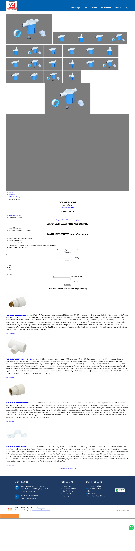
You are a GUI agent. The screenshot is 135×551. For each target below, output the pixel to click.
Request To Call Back (63, 220)
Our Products (106, 8)
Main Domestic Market (16, 247)
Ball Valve (91, 494)
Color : (121, 315)
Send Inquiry (75, 220)
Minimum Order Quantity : (56, 315)
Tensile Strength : (64, 369)
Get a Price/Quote (67, 207)
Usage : (100, 317)
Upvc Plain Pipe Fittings (96, 496)
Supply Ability (13, 238)
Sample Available (14, 243)
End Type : (72, 320)
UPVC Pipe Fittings (94, 489)
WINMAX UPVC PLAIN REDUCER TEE (18, 359)
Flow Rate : (29, 329)
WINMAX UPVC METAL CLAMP (17, 447)
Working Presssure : (49, 322)
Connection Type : (95, 364)
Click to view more (15, 215)
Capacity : (105, 320)
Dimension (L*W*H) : (75, 322)
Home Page (75, 8)
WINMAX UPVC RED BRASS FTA (17, 403)
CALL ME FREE (72, 468)
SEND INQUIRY (63, 468)
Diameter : (46, 327)
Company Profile (90, 8)
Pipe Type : (90, 320)
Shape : (104, 315)
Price (10, 228)
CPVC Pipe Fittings (94, 486)
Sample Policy (13, 245)
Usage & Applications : (82, 366)
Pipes (89, 491)
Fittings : (82, 317)
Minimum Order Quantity (17, 230)
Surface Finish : (96, 327)
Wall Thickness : (50, 320)
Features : (40, 317)
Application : (72, 327)
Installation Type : (105, 361)
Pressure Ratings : (66, 325)
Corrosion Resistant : (29, 322)
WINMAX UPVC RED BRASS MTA (17, 315)
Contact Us (119, 8)
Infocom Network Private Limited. (41, 510)
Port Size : (45, 329)
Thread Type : (46, 325)
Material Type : (117, 327)
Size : (89, 315)
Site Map (66, 496)
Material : (75, 315)
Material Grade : (87, 325)
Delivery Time (13, 240)
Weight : (13, 329)
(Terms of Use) (41, 508)
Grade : (27, 327)
